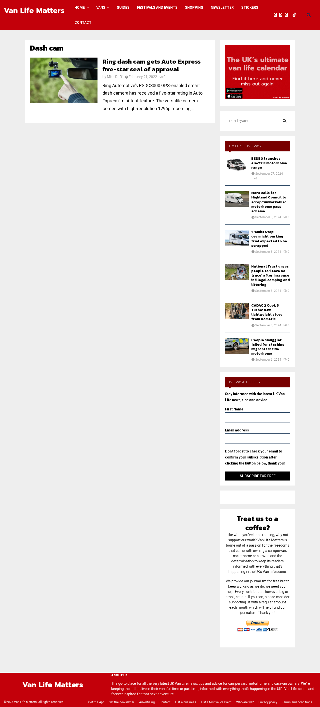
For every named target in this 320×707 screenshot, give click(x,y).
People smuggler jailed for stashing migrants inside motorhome (267, 346)
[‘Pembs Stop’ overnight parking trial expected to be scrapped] (237, 238)
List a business (185, 702)
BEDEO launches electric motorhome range (269, 163)
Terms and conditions (297, 702)
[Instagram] (287, 15)
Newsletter (222, 8)
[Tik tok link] (296, 15)
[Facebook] (276, 15)
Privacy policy (267, 702)
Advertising (147, 702)
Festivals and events (157, 8)
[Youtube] (291, 15)
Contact (83, 23)
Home (79, 8)
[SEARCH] (284, 121)
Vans (100, 8)
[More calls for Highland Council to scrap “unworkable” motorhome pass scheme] (237, 198)
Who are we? (245, 702)
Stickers (249, 8)
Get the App (96, 702)
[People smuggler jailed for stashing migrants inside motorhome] (237, 346)
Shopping (194, 8)
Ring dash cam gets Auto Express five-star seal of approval (151, 65)
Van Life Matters (34, 10)
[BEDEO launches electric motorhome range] (237, 164)
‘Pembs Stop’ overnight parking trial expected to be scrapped (269, 238)
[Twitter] (282, 15)
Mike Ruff (114, 77)
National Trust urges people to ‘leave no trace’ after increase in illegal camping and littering (270, 275)
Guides (123, 8)
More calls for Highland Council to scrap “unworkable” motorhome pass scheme (268, 202)
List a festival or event (216, 702)
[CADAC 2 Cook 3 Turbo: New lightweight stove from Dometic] (237, 311)
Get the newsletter (121, 702)
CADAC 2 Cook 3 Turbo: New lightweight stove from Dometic (266, 312)
